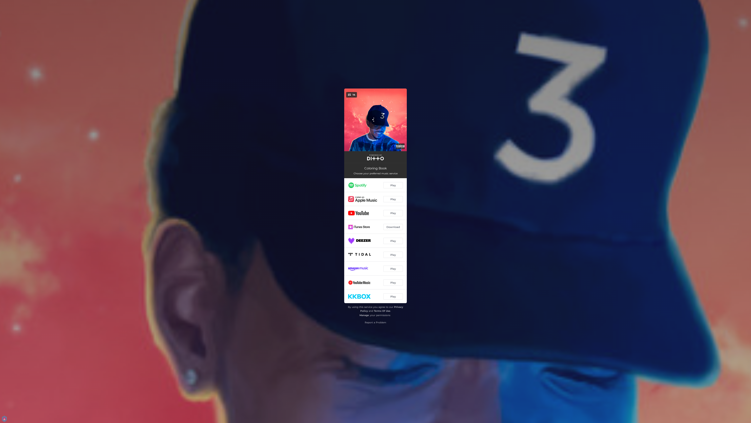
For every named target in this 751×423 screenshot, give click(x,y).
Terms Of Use (382, 310)
